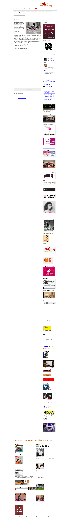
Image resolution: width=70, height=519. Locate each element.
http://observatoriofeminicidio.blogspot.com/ (49, 148)
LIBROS (43, 11)
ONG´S (51, 11)
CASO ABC (18, 11)
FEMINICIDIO (47, 11)
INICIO (15, 11)
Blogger (52, 516)
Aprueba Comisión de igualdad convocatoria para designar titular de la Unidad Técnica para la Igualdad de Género (49, 99)
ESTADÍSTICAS (28, 11)
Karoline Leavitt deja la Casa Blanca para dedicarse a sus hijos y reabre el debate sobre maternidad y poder (49, 80)
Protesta (45, 70)
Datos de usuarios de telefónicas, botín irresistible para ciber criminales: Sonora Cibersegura (48, 18)
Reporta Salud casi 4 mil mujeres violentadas (51, 58)
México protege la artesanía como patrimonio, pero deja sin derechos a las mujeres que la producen (49, 84)
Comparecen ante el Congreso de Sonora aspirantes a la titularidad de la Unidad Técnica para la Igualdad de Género (49, 94)
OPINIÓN (40, 11)
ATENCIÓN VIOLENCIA (34, 11)
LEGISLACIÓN (23, 11)
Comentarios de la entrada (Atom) (22, 98)
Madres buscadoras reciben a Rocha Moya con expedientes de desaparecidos (49, 81)
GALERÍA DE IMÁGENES (17, 12)
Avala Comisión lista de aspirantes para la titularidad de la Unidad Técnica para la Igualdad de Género (49, 92)
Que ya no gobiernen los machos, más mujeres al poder (51, 65)
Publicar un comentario (18, 95)
